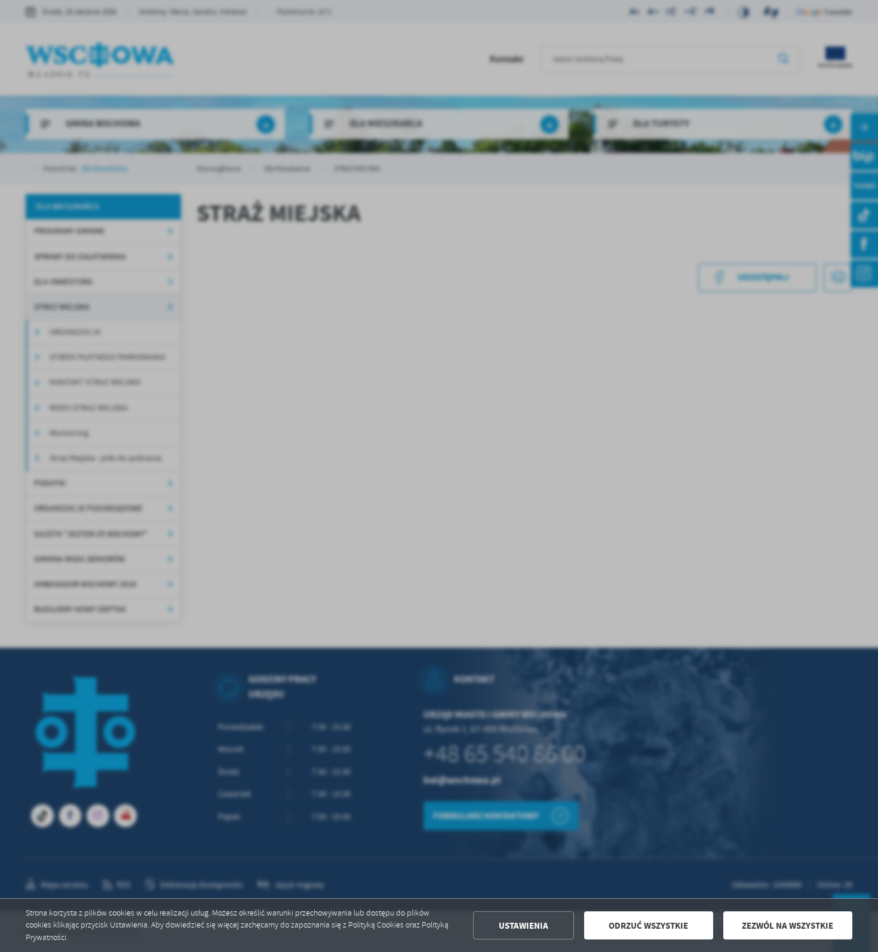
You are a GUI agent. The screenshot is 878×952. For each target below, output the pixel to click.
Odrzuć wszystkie (648, 926)
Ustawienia (523, 926)
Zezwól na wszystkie (787, 926)
